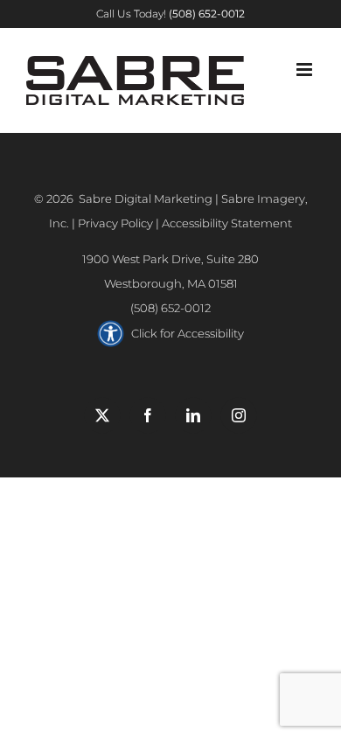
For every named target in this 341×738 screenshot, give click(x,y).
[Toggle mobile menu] (305, 69)
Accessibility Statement (227, 223)
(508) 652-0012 (170, 308)
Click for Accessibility (187, 333)
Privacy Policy (115, 223)
